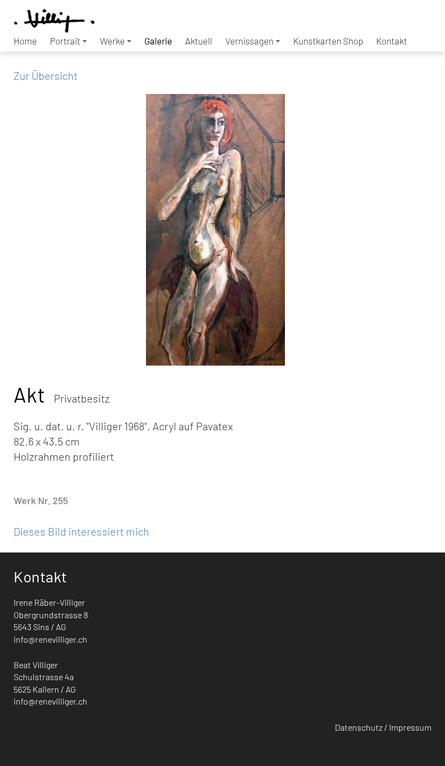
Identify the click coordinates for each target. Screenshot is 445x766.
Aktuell (198, 40)
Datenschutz (359, 727)
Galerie (158, 40)
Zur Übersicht (46, 75)
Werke (112, 40)
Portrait (65, 40)
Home (25, 40)
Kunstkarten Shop (328, 40)
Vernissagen (249, 40)
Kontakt (391, 40)
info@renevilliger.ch (50, 639)
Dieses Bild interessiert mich (81, 531)
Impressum (410, 727)
